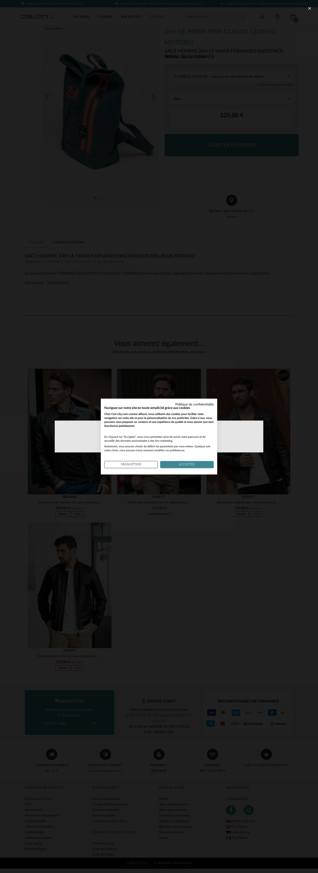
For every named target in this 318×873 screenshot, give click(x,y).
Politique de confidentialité (194, 404)
